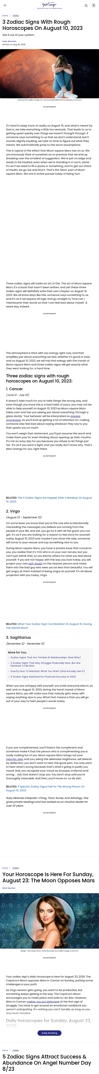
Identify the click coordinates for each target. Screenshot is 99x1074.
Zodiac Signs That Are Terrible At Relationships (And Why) (46, 657)
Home (5, 15)
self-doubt (35, 563)
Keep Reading (49, 1033)
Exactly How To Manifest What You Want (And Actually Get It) (48, 671)
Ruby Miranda (9, 41)
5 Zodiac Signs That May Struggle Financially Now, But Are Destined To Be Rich (45, 664)
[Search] (85, 5)
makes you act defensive (43, 1001)
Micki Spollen (8, 888)
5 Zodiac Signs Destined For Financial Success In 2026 (43, 676)
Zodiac (16, 15)
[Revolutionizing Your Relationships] (49, 4)
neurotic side (14, 759)
